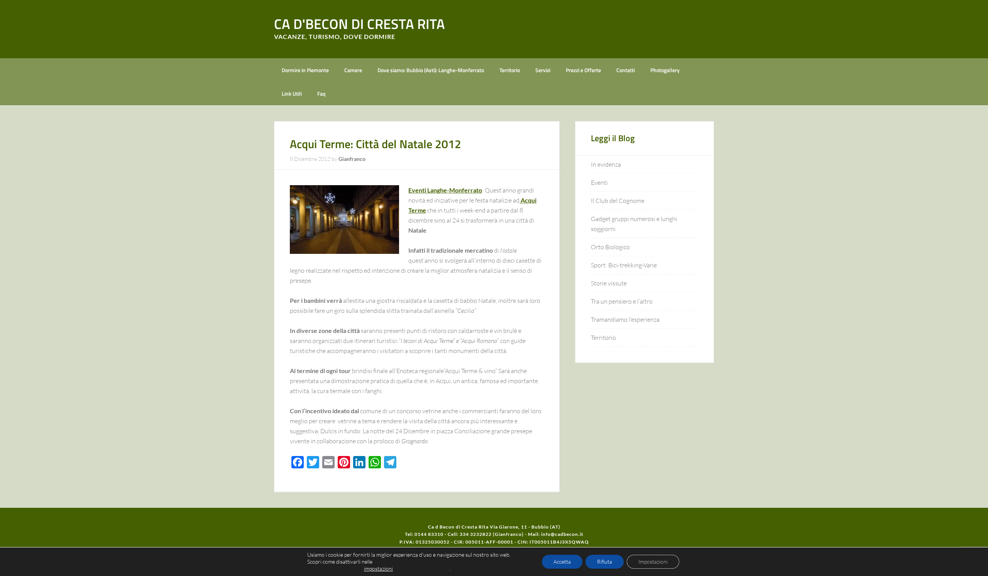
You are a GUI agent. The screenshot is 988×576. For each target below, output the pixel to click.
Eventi (599, 182)
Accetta (562, 561)
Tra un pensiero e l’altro (622, 301)
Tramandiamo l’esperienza (625, 319)
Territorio (603, 337)
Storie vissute (609, 283)
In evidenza (606, 164)
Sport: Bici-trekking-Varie (624, 265)
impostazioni (378, 568)
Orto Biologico (610, 247)
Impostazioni (653, 561)
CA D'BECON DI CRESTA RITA (359, 23)
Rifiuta (604, 561)
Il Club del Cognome (618, 200)
